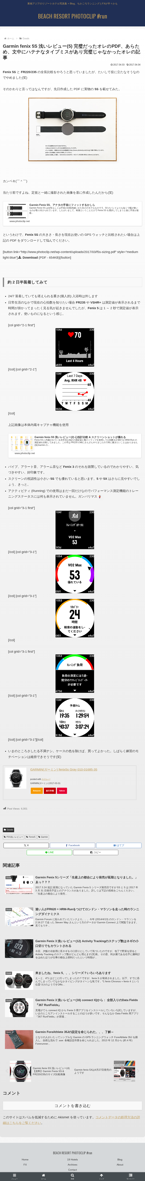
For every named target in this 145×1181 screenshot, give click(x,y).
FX (25, 1164)
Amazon (37, 791)
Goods (10, 830)
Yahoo (62, 791)
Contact (72, 1169)
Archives (72, 1164)
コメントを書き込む (72, 1106)
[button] (95, 852)
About (120, 1164)
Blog (119, 1159)
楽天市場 (50, 791)
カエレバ (46, 779)
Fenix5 (32, 837)
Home (25, 1159)
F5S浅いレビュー (15, 837)
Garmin (44, 837)
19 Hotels (72, 1159)
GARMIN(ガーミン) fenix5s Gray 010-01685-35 (63, 769)
